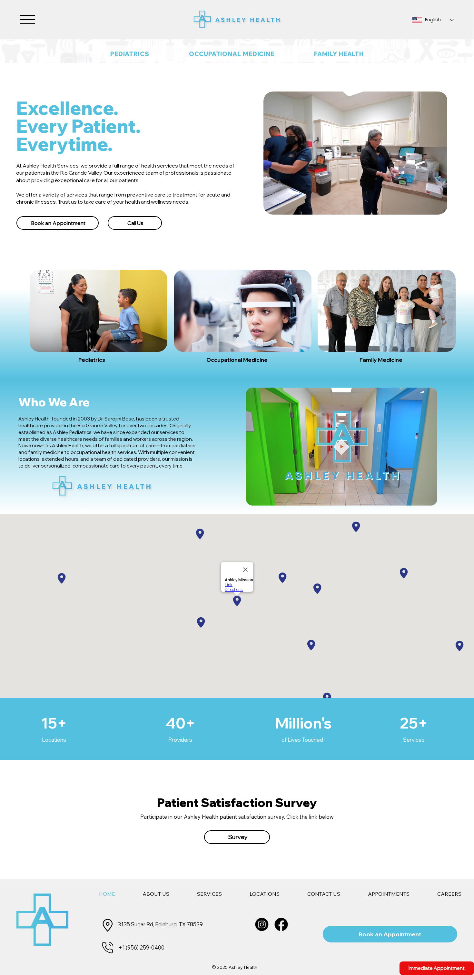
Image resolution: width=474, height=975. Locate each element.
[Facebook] (281, 924)
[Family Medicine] (386, 311)
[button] (426, 498)
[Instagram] (262, 924)
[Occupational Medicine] (242, 311)
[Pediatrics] (98, 311)
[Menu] (27, 19)
